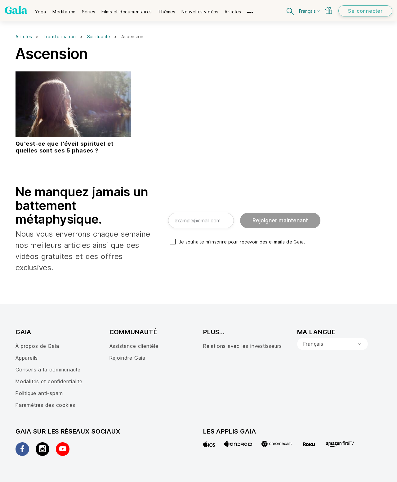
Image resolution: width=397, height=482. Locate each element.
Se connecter (365, 11)
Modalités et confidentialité (49, 381)
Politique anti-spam (39, 393)
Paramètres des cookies (45, 405)
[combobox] (332, 344)
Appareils (27, 358)
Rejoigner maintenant (280, 220)
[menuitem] (40, 9)
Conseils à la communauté (48, 369)
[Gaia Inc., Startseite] (16, 10)
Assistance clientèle (133, 346)
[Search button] (291, 10)
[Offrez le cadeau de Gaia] (328, 10)
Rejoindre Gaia (127, 358)
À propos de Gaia (37, 346)
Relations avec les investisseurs (242, 346)
